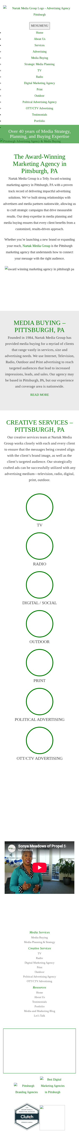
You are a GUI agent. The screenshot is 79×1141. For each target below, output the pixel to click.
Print (40, 89)
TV (39, 70)
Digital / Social (39, 602)
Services (39, 45)
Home (39, 32)
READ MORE (39, 394)
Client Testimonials (36, 293)
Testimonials (39, 114)
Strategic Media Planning (39, 64)
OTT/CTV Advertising (39, 108)
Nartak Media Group (36, 246)
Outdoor (39, 95)
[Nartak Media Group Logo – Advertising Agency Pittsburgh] (39, 11)
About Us (39, 39)
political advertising (39, 719)
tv (39, 525)
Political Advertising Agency (40, 102)
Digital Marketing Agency (39, 83)
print (39, 680)
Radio (39, 76)
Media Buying (39, 57)
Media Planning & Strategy (39, 942)
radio (39, 564)
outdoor (39, 641)
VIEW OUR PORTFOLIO (36, 303)
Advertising (40, 51)
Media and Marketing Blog (39, 1011)
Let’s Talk (39, 1015)
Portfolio (39, 121)
